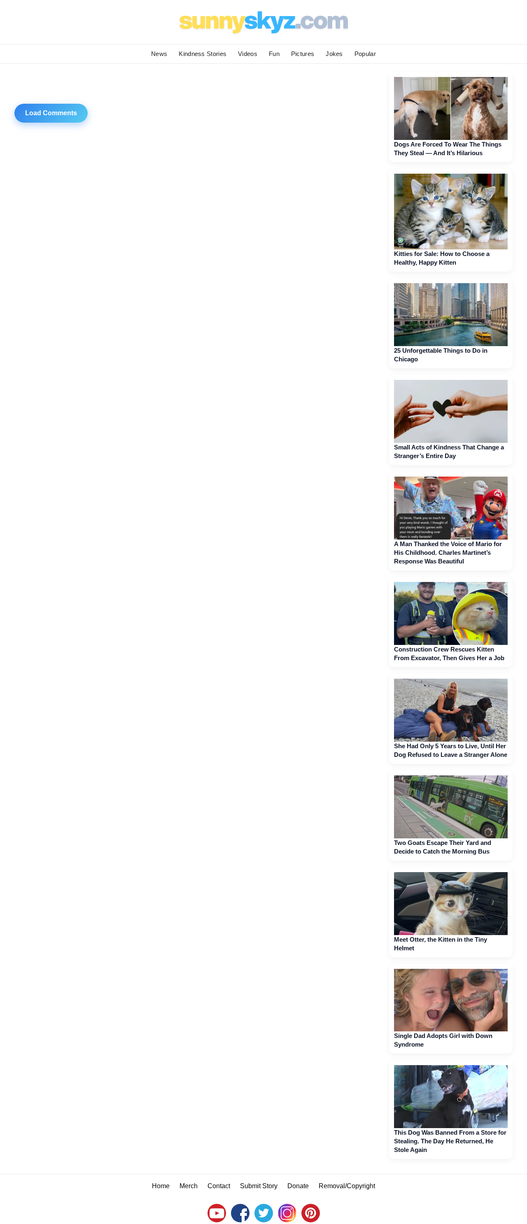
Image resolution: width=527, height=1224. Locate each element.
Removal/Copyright (347, 1185)
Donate (298, 1185)
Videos (247, 53)
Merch (189, 1185)
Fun (274, 53)
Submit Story (258, 1185)
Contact (219, 1185)
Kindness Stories (202, 53)
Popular (365, 53)
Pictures (302, 53)
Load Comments (51, 112)
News (159, 53)
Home (161, 1185)
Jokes (334, 53)
